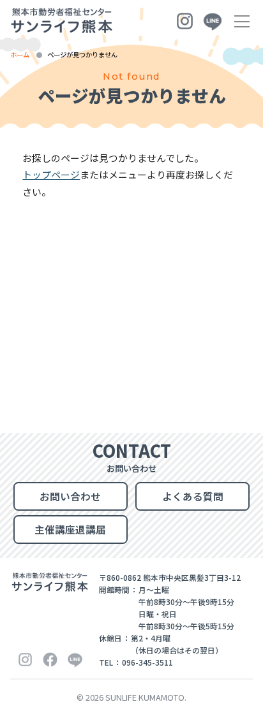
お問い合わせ (70, 496)
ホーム (19, 54)
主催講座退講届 (70, 529)
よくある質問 (192, 496)
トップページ (51, 174)
